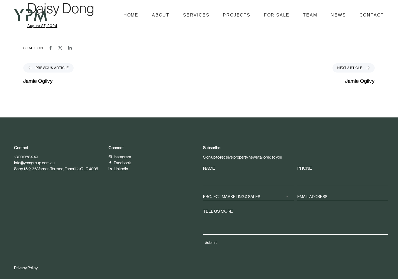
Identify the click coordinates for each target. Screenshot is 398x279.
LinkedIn (120, 168)
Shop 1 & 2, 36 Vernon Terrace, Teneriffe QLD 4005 (56, 168)
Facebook (122, 162)
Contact (372, 15)
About (160, 15)
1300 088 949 (26, 157)
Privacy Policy (26, 267)
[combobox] (248, 196)
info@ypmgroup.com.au (34, 162)
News (338, 15)
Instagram (122, 157)
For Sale (276, 15)
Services (196, 15)
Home (130, 15)
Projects (236, 15)
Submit (211, 242)
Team (310, 15)
